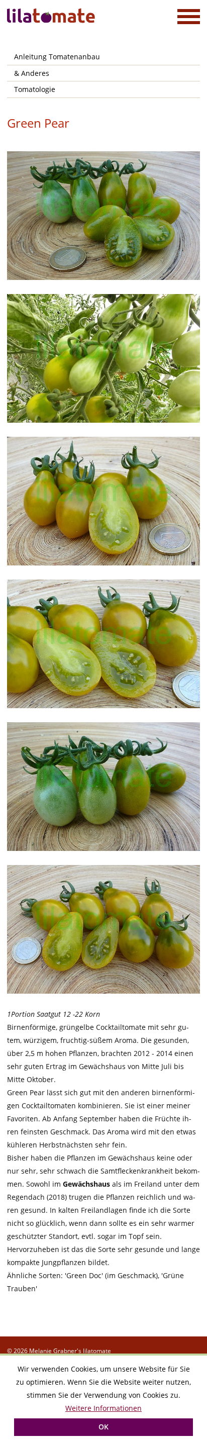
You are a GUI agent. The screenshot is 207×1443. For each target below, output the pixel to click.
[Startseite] (52, 16)
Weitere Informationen (103, 1408)
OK (103, 1426)
